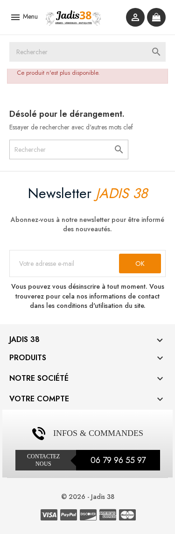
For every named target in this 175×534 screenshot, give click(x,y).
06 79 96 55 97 (118, 460)
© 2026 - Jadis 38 (87, 496)
